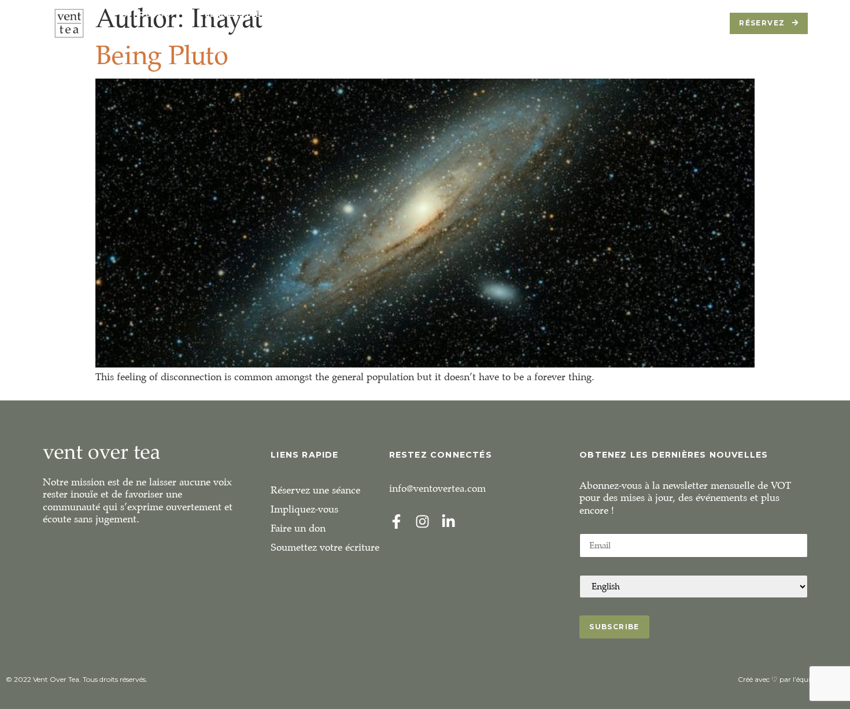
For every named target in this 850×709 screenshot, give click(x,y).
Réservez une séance (315, 490)
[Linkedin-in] (448, 521)
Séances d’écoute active (265, 14)
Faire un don (298, 528)
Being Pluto (161, 55)
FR (136, 31)
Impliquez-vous (304, 509)
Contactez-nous (626, 14)
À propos (148, 14)
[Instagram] (422, 521)
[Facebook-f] (396, 521)
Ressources (472, 14)
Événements (378, 14)
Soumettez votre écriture (325, 547)
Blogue (542, 14)
